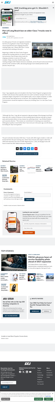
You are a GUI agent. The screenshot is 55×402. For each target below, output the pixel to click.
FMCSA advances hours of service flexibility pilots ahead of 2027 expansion (40, 259)
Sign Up (5, 387)
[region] (27, 396)
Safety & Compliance (34, 254)
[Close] (52, 393)
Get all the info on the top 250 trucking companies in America (14, 304)
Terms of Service (41, 22)
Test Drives (22, 273)
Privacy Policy (33, 22)
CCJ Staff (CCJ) (10, 36)
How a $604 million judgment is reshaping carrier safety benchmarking (40, 278)
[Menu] (2, 2)
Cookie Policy (48, 396)
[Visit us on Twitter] (23, 371)
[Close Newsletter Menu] (53, 8)
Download (35, 311)
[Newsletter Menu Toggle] (53, 2)
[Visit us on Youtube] (30, 371)
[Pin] (36, 148)
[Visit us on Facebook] (20, 371)
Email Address (28, 192)
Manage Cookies (5, 399)
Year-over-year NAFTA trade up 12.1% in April (23, 169)
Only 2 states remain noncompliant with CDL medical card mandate (5, 278)
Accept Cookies (38, 399)
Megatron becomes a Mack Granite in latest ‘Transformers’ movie (5, 169)
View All (46, 311)
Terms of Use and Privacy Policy (36, 21)
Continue (29, 199)
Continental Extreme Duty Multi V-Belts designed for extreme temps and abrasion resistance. (5, 179)
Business (5, 28)
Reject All (48, 399)
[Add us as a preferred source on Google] (21, 148)
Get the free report (11, 315)
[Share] (24, 148)
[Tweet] (32, 148)
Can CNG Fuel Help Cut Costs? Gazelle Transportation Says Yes (41, 305)
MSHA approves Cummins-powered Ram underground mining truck (39, 169)
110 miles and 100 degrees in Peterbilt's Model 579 (22, 277)
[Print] (17, 148)
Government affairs (4, 274)
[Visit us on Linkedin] (27, 371)
